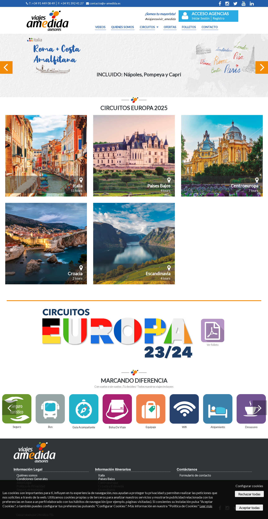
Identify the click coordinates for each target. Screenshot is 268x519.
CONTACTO (210, 27)
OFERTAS (170, 27)
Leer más (206, 506)
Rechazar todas (249, 494)
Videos (100, 27)
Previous (6, 73)
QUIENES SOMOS (122, 27)
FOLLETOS (189, 27)
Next (264, 73)
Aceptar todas (249, 508)
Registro (218, 18)
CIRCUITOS (147, 27)
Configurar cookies (249, 486)
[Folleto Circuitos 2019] (134, 333)
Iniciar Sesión (201, 18)
